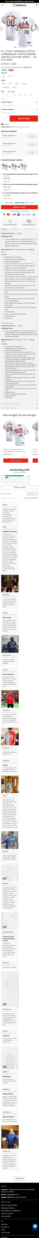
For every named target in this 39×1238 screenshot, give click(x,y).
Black (15, 87)
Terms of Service (7, 1213)
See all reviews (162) (19, 472)
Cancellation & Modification (11, 1211)
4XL (30, 95)
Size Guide (11, 92)
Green (17, 83)
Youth (10, 76)
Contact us (5, 1227)
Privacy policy (6, 1216)
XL (15, 95)
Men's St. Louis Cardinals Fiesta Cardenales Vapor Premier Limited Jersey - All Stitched (14, 451)
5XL (3, 98)
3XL (25, 95)
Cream (24, 83)
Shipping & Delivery (8, 1208)
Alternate (6, 87)
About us (4, 1224)
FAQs (3, 1230)
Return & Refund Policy (9, 1205)
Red (10, 83)
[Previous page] (1, 28)
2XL (20, 95)
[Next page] (37, 28)
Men (3, 76)
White (4, 83)
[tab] (15, 47)
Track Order (5, 1232)
